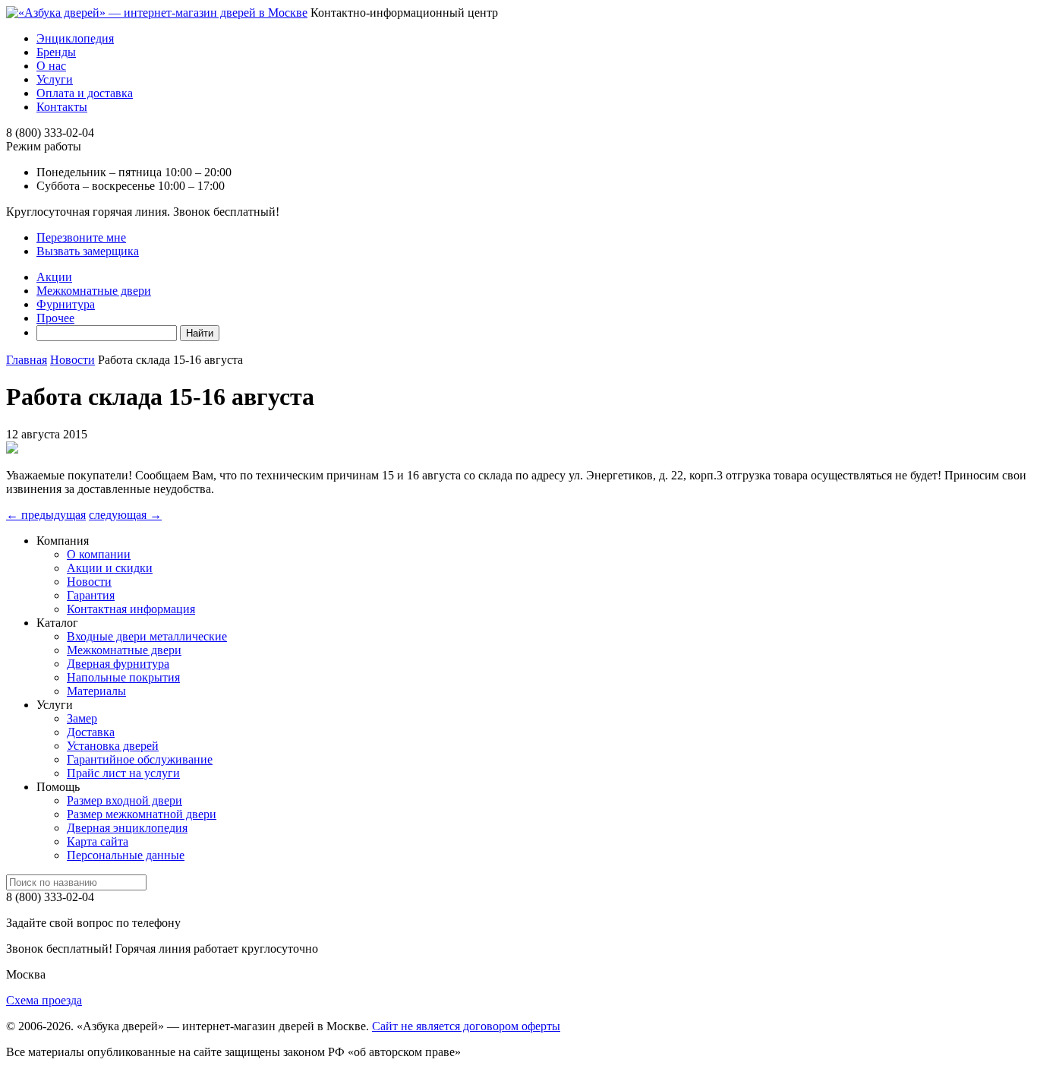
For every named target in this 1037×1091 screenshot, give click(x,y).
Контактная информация (131, 608)
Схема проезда (44, 1000)
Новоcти (72, 359)
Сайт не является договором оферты (466, 1026)
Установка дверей (113, 745)
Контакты (61, 106)
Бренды (56, 52)
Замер (82, 718)
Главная (26, 359)
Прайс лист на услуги (123, 773)
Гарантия (91, 595)
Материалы (96, 691)
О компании (99, 554)
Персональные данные (125, 855)
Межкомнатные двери (93, 290)
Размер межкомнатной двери (141, 814)
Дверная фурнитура (118, 663)
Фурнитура (65, 304)
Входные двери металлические (147, 636)
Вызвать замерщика (87, 251)
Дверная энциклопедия (127, 827)
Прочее (55, 317)
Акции (54, 276)
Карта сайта (97, 841)
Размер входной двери (124, 800)
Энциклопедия (75, 38)
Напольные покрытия (123, 677)
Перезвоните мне (81, 237)
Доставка (91, 732)
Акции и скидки (110, 567)
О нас (51, 65)
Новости (89, 581)
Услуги (54, 79)
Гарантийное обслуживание (140, 759)
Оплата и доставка (84, 93)
